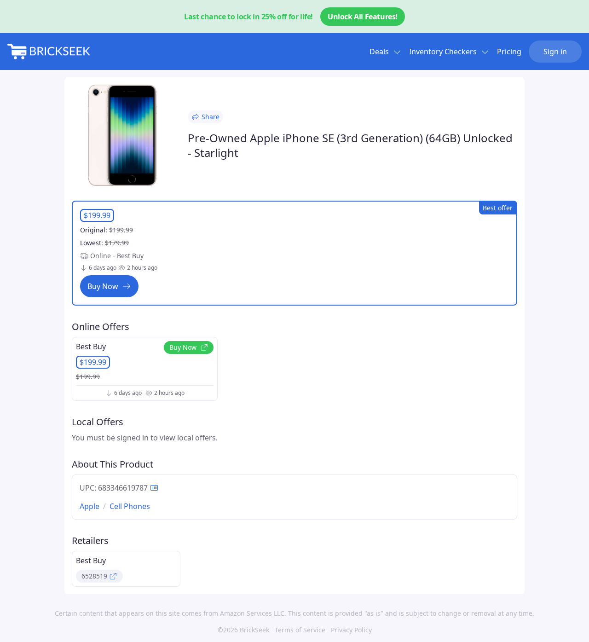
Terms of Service (300, 629)
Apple (89, 506)
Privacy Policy (351, 629)
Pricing (509, 51)
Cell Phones (130, 506)
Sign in (555, 51)
